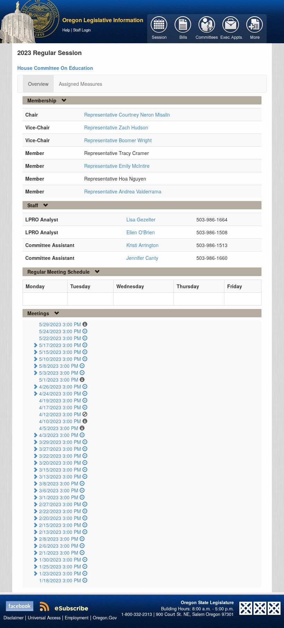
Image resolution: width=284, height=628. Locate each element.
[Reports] (255, 28)
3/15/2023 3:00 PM (60, 469)
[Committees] (207, 28)
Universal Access (44, 618)
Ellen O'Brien (140, 232)
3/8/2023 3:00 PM (58, 483)
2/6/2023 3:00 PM (58, 545)
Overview (38, 83)
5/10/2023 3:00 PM (60, 358)
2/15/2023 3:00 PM (60, 524)
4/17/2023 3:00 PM (60, 407)
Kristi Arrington (142, 245)
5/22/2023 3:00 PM (60, 338)
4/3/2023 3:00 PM (58, 434)
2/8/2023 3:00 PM (58, 538)
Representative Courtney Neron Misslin (127, 114)
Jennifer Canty (142, 257)
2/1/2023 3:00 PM (58, 552)
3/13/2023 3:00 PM (60, 476)
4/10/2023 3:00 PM (60, 421)
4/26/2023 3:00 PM (60, 386)
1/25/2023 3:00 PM (60, 566)
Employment (77, 618)
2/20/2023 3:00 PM (60, 518)
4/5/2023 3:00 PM (58, 428)
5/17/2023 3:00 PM (60, 345)
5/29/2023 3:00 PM (60, 324)
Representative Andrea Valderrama (122, 191)
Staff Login (82, 30)
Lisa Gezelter (141, 219)
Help (66, 30)
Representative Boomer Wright (118, 140)
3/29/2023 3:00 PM (60, 441)
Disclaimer (13, 618)
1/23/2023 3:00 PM (60, 573)
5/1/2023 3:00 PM (58, 379)
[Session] (159, 28)
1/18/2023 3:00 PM (60, 580)
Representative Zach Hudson (116, 127)
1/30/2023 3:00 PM (60, 559)
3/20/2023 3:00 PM (60, 462)
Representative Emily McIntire (117, 165)
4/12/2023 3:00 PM (60, 414)
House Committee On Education (55, 67)
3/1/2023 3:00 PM (58, 497)
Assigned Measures (80, 83)
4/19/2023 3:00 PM (60, 400)
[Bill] (183, 28)
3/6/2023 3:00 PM (58, 490)
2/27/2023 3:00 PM (60, 504)
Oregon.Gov (105, 618)
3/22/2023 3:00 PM (60, 455)
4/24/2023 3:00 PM (60, 393)
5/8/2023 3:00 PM (58, 365)
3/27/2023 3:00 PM (60, 448)
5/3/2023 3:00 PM (58, 372)
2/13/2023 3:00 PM (60, 531)
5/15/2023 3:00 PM (60, 351)
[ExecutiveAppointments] (231, 28)
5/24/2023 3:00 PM (60, 331)
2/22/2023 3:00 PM (60, 511)
